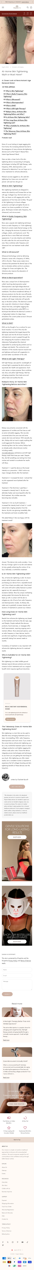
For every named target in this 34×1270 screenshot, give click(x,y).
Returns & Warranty (7, 1213)
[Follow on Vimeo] (3, 1245)
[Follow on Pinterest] (18, 1242)
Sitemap (4, 1170)
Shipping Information (8, 1203)
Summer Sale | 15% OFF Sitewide (17, 2)
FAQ (3, 1216)
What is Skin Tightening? (14, 91)
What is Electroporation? (15, 102)
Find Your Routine (17, 1104)
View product (10, 719)
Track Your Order (7, 1207)
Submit (7, 994)
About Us (4, 1167)
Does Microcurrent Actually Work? (15, 1061)
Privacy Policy (12, 961)
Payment (4, 1200)
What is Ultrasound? (13, 99)
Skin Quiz (4, 1185)
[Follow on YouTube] (22, 1242)
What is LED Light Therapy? (16, 108)
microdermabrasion (8, 453)
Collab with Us (6, 1188)
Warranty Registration (8, 1210)
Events (3, 1173)
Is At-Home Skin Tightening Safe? (18, 117)
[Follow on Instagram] (13, 1242)
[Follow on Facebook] (3, 1242)
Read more (6, 1040)
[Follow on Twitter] (8, 1242)
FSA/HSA (4, 1182)
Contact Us (5, 1219)
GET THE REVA (17, 787)
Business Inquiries (7, 1192)
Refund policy (6, 1234)
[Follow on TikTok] (27, 1242)
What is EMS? (11, 105)
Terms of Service (26, 961)
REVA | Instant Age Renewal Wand (16, 708)
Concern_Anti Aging (17, 67)
